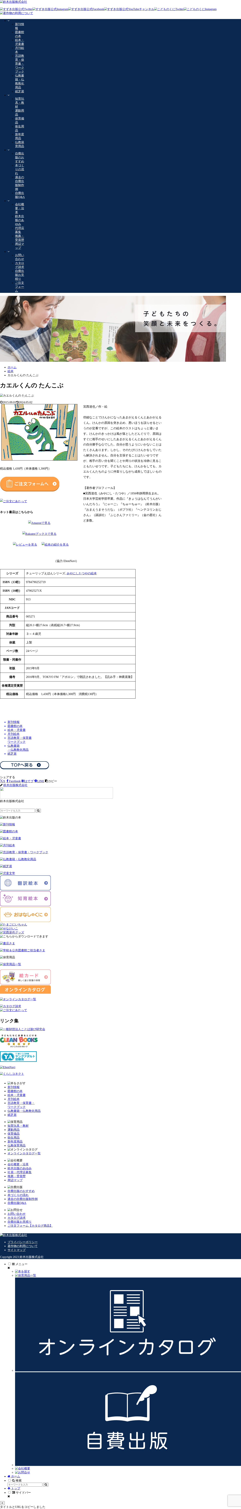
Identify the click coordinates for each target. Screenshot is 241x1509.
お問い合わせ (17, 1213)
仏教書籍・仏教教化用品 (24, 1110)
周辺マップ (15, 1180)
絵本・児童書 (17, 1095)
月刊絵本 (14, 1099)
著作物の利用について (23, 1246)
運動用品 (14, 1129)
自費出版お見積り (20, 1221)
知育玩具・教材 (18, 1125)
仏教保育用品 (17, 1145)
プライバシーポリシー (23, 1242)
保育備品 (14, 1133)
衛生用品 (14, 1137)
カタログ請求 (17, 1217)
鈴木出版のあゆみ (20, 1168)
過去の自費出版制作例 (23, 1199)
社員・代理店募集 (20, 1172)
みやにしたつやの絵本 (82, 573)
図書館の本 (15, 1091)
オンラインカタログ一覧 (24, 1153)
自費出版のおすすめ (21, 1191)
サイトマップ (17, 1250)
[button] (51, 781)
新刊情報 (14, 1087)
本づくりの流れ (18, 1195)
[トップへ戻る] (2, 1503)
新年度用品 (15, 1141)
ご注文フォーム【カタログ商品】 (30, 1225)
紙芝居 (12, 1114)
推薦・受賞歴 (17, 1176)
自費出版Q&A (17, 1202)
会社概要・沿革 (18, 1164)
